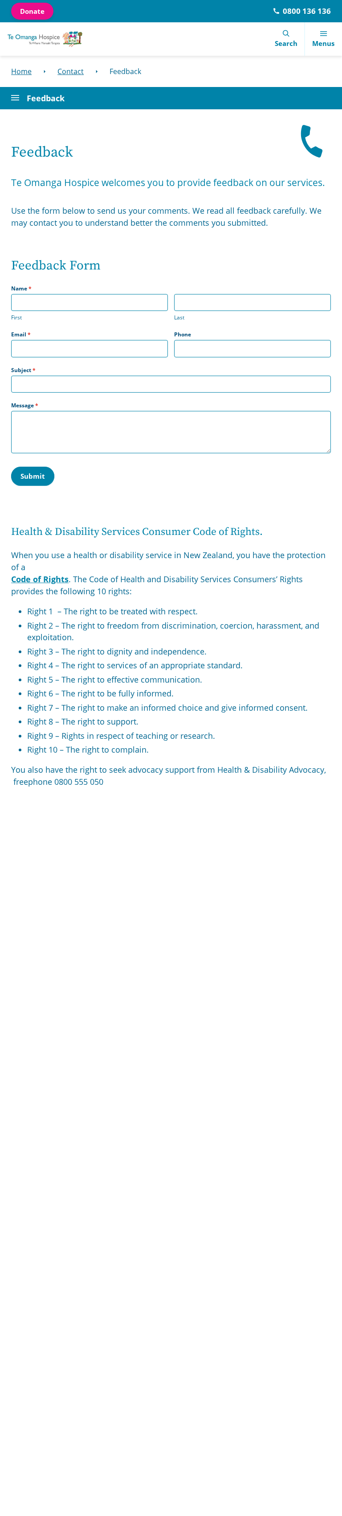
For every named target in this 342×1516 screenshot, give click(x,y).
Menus (323, 43)
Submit (32, 476)
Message (24, 405)
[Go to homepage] (45, 39)
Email (21, 334)
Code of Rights (40, 579)
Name (21, 288)
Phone (182, 334)
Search (286, 43)
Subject (23, 370)
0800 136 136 (307, 11)
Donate (32, 11)
